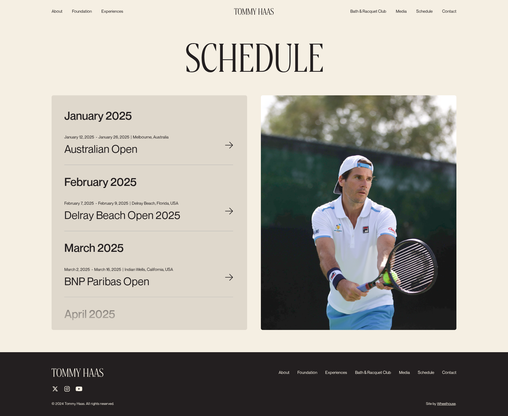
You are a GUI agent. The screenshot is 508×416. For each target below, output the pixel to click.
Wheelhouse (446, 403)
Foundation (82, 11)
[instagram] (67, 388)
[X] (55, 388)
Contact (449, 11)
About (57, 11)
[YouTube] (79, 388)
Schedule (424, 11)
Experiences (112, 11)
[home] (254, 11)
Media (401, 11)
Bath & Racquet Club (368, 11)
